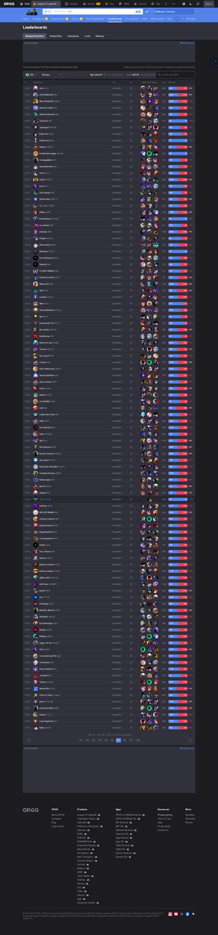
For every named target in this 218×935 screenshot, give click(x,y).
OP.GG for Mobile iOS (126, 818)
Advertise (190, 818)
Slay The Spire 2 (85, 857)
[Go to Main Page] (9, 4)
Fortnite (81, 864)
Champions (39, 18)
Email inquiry (164, 826)
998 (124, 740)
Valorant (81, 830)
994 (99, 740)
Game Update (174, 18)
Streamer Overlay (86, 902)
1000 (137, 740)
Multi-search (157, 18)
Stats (145, 18)
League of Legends (46, 4)
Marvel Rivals (83, 849)
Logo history (58, 826)
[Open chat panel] (215, 61)
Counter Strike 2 (85, 860)
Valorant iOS (122, 834)
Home (26, 18)
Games (80, 883)
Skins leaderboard (95, 18)
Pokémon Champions (88, 826)
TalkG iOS (120, 849)
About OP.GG (58, 815)
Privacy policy (165, 815)
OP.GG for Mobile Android (128, 815)
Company (56, 818)
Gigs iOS (120, 841)
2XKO (80, 872)
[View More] (173, 4)
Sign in (209, 4)
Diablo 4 (81, 868)
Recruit (189, 822)
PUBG (80, 834)
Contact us (163, 830)
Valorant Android (124, 830)
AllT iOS (120, 826)
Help (160, 822)
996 (112, 740)
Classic (76, 18)
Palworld (81, 822)
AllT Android (122, 822)
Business (190, 815)
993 (93, 740)
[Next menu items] (177, 19)
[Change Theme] (191, 4)
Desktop (81, 880)
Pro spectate (132, 18)
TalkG (80, 891)
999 (131, 740)
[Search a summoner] (138, 11)
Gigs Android (122, 837)
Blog (54, 822)
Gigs (79, 899)
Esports (81, 895)
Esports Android (124, 853)
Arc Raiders (83, 853)
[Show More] (184, 4)
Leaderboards (115, 18)
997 (118, 740)
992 (87, 740)
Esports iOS (121, 857)
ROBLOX (81, 837)
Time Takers (83, 876)
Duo (79, 887)
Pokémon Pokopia (86, 845)
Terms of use (164, 818)
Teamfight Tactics (86, 818)
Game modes (59, 18)
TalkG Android (123, 845)
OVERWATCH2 (84, 841)
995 (106, 740)
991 (81, 740)
